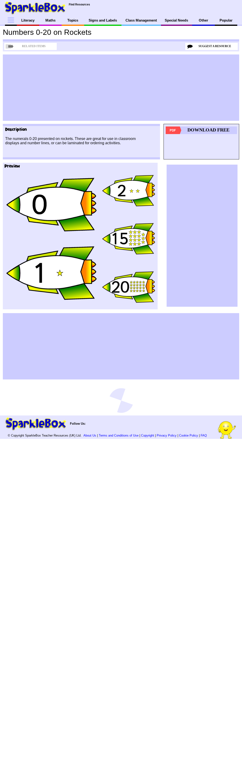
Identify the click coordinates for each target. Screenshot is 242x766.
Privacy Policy (167, 435)
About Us (89, 435)
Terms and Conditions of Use (118, 435)
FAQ (204, 435)
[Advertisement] (121, 87)
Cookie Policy (188, 435)
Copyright (147, 435)
